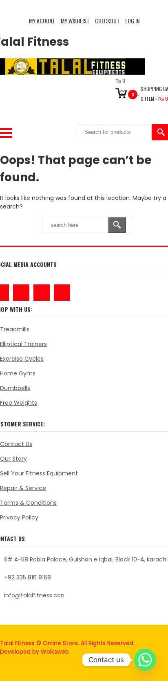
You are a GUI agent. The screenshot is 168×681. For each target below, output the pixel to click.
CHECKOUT (107, 20)
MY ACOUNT (42, 20)
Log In (132, 20)
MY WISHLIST (75, 20)
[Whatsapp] (145, 660)
